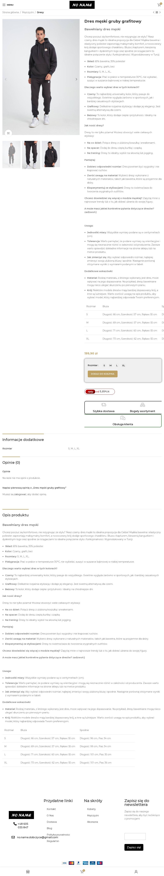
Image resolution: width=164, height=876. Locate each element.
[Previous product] (153, 12)
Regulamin (53, 841)
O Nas (50, 815)
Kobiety (91, 809)
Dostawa (52, 821)
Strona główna (10, 12)
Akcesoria (92, 821)
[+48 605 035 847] (15, 823)
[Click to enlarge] (8, 133)
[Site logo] (82, 4)
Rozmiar (93, 365)
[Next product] (160, 12)
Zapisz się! (134, 847)
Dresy (40, 12)
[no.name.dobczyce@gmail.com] (13, 837)
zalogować (20, 494)
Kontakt (51, 809)
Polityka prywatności (58, 834)
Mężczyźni (28, 12)
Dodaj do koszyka (102, 374)
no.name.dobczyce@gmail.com (37, 837)
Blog (49, 828)
